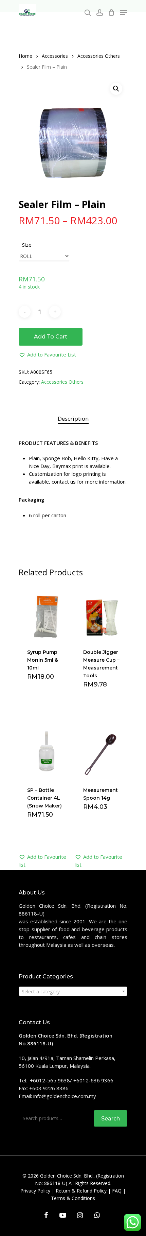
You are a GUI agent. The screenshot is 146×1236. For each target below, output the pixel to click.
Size (27, 244)
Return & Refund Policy (81, 1190)
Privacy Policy (35, 1190)
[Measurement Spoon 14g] (102, 750)
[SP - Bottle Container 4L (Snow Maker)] (46, 750)
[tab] (73, 419)
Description (73, 418)
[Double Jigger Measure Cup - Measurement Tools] (102, 612)
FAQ (117, 1190)
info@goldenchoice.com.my (64, 1096)
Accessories (55, 56)
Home (25, 56)
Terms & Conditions (73, 1198)
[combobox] (73, 991)
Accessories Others (98, 56)
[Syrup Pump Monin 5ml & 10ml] (46, 612)
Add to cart (50, 336)
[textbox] (73, 991)
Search (110, 1118)
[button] (47, 355)
